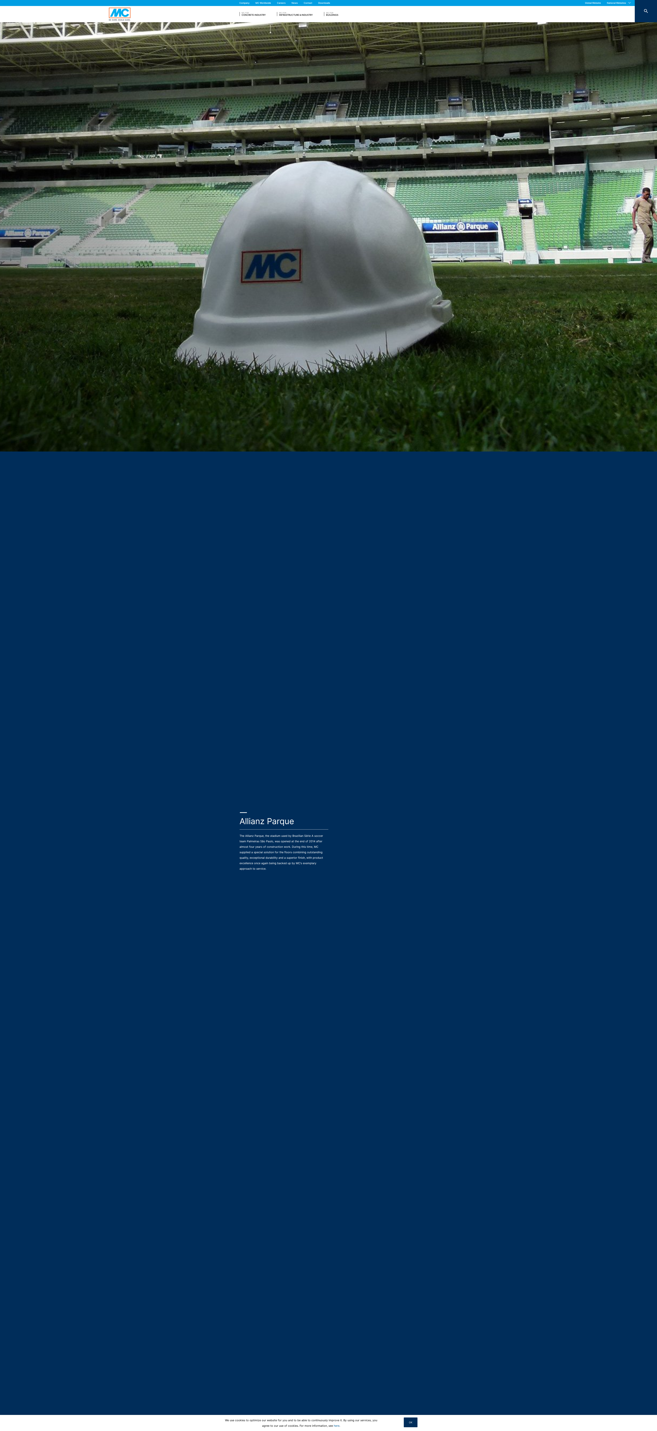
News (295, 3)
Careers (281, 3)
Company (244, 3)
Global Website (593, 3)
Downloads (324, 3)
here (336, 1425)
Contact (308, 3)
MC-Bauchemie (120, 14)
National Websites (616, 3)
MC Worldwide (263, 3)
